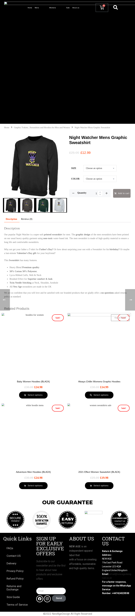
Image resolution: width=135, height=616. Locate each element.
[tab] (11, 219)
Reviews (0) (26, 219)
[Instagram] (47, 598)
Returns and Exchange (14, 587)
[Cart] (102, 7)
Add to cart (123, 193)
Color (75, 179)
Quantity (81, 193)
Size (73, 168)
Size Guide (13, 597)
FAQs (10, 548)
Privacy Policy (15, 571)
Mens (37, 8)
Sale (68, 8)
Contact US (14, 555)
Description (11, 219)
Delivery (11, 563)
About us (75, 8)
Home (30, 8)
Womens (52, 8)
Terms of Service (17, 604)
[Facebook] (39, 598)
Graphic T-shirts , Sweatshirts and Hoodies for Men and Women (42, 127)
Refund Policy (15, 578)
